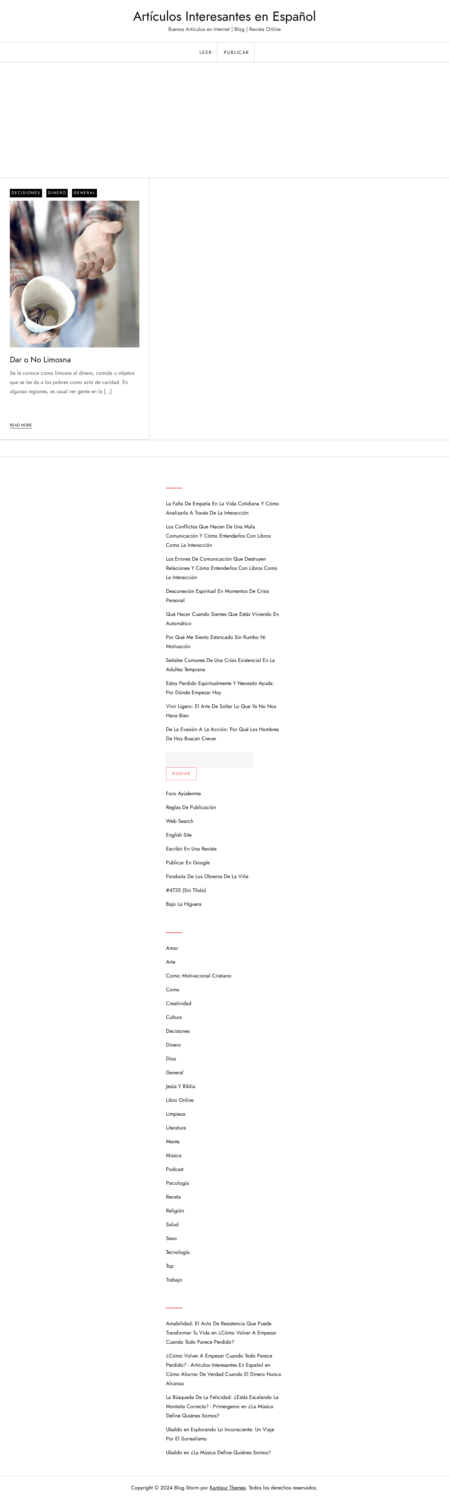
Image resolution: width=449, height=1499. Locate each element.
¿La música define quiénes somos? (231, 1452)
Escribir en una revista (191, 848)
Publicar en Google (188, 862)
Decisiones (26, 193)
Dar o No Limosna (40, 359)
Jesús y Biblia (180, 1086)
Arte (170, 962)
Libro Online (180, 1100)
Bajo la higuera (183, 904)
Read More (21, 425)
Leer (206, 52)
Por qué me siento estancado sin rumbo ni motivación (216, 641)
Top (170, 1266)
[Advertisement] (224, 128)
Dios (171, 1058)
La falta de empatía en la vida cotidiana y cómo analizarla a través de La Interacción (222, 508)
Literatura (176, 1127)
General (84, 193)
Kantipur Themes (228, 1487)
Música (173, 1155)
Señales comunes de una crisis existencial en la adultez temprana (220, 664)
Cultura (174, 1017)
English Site (179, 835)
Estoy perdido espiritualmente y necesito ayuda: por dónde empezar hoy (220, 687)
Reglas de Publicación (191, 807)
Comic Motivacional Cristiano (198, 975)
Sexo (171, 1238)
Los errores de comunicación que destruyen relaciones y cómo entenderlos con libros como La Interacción (221, 568)
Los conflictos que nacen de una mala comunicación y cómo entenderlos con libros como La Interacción (218, 536)
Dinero (57, 193)
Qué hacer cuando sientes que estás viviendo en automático (222, 618)
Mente (172, 1141)
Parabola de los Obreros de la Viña (207, 876)
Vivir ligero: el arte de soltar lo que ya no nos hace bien (221, 710)
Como (172, 989)
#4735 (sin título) (186, 890)
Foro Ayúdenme (183, 793)
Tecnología (178, 1252)
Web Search (179, 821)
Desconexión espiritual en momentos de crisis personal (217, 595)
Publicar (236, 52)
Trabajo (174, 1279)
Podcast (174, 1169)
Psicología (177, 1183)
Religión (175, 1210)
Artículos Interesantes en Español (224, 16)
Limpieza (175, 1114)
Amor (172, 948)
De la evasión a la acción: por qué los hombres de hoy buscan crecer (222, 733)
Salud (172, 1224)
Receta (173, 1197)
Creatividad (178, 1003)
